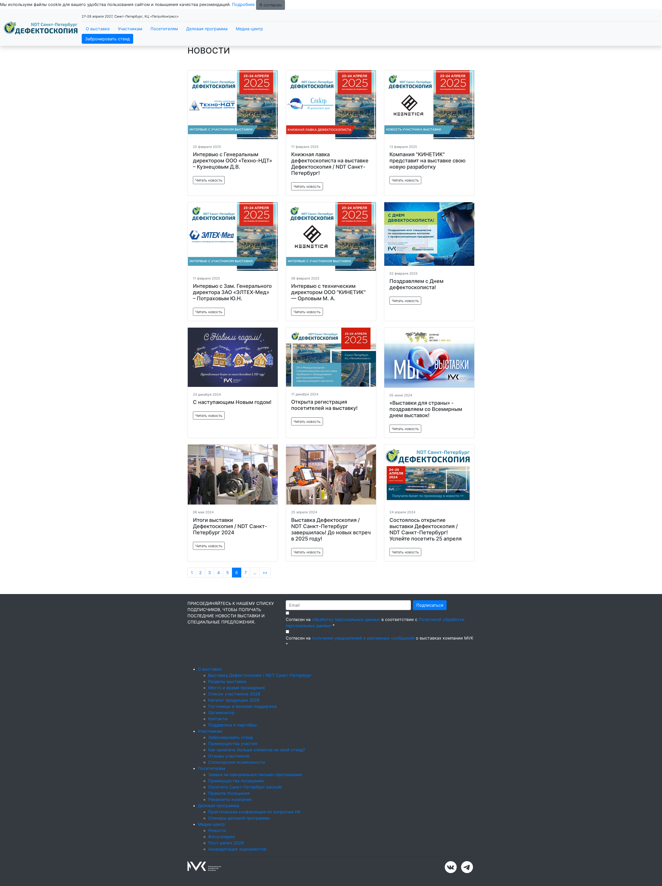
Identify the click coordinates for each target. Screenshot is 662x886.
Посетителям (164, 28)
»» (265, 572)
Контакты (218, 718)
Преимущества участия (232, 743)
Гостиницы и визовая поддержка (242, 706)
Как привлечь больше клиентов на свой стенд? (256, 749)
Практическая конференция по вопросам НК (254, 811)
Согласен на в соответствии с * (375, 622)
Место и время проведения (236, 687)
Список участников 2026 (234, 693)
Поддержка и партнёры (232, 724)
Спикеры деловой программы (239, 818)
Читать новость (208, 180)
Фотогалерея (221, 836)
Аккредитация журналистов (237, 849)
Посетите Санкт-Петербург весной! (245, 787)
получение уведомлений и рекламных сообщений (363, 638)
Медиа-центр (249, 28)
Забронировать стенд (107, 38)
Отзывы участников (228, 756)
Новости (217, 830)
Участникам (130, 28)
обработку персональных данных (346, 619)
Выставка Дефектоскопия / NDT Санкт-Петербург (260, 675)
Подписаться (429, 605)
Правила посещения (229, 793)
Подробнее (243, 4)
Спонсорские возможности (236, 762)
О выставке (98, 28)
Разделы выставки (227, 681)
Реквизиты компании (230, 799)
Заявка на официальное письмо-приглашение (255, 774)
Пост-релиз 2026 (226, 842)
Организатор (221, 712)
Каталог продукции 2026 (234, 700)
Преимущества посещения (236, 780)
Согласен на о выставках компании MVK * (379, 641)
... (254, 572)
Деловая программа (207, 28)
